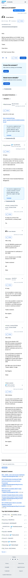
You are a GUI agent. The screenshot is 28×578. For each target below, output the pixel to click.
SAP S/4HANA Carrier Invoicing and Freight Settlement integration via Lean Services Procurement (12, 481)
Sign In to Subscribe (19, 10)
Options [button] (25, 10)
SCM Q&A (4, 5)
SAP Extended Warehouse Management (9, 26)
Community (9, 2)
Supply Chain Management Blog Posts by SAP (14, 506)
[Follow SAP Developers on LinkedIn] (17, 559)
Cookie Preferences (7, 574)
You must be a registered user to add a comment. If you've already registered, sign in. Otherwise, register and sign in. (14, 129)
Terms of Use (21, 563)
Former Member (10, 17)
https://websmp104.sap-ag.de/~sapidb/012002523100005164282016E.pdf (14, 120)
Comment (23, 58)
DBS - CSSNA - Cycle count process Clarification (13, 474)
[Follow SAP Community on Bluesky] (12, 559)
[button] (18, 21)
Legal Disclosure (21, 567)
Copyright (7, 567)
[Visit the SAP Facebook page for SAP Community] (10, 559)
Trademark (7, 571)
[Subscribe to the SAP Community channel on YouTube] (15, 559)
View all (3, 552)
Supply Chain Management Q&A (10, 476)
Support (21, 571)
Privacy (7, 563)
